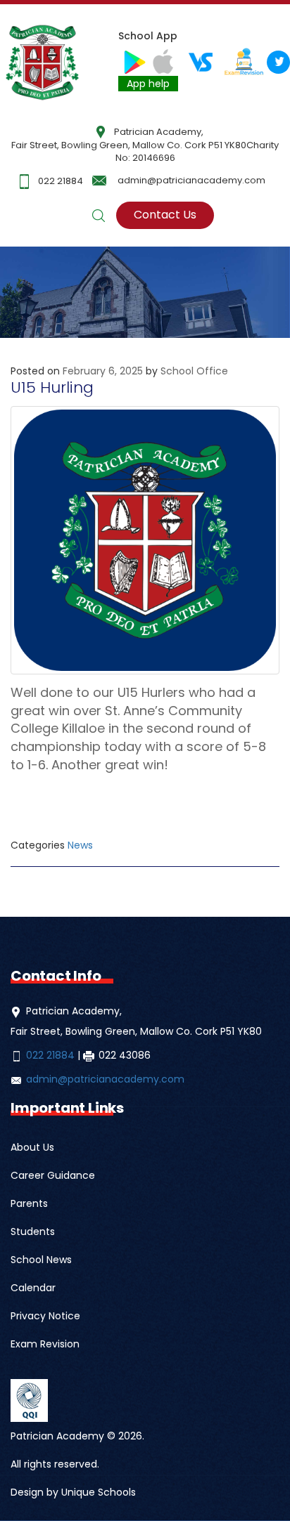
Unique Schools (98, 1492)
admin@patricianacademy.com (191, 180)
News (80, 845)
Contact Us (165, 215)
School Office (194, 371)
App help (148, 84)
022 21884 (60, 181)
